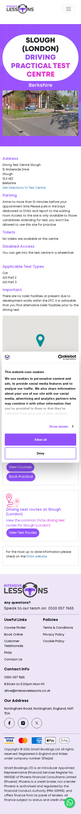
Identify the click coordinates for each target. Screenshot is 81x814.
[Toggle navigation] (68, 9)
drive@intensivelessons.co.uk (27, 690)
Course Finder (15, 627)
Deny (40, 453)
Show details (58, 426)
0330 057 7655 (60, 608)
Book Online (13, 634)
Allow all (40, 439)
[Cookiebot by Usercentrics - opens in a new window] (58, 357)
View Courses (20, 467)
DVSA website (36, 556)
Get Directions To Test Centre (23, 188)
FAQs (8, 652)
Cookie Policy (53, 641)
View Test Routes (23, 532)
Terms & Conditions (58, 627)
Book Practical (21, 476)
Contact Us (13, 659)
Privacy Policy (53, 634)
